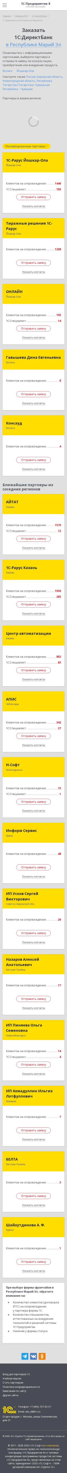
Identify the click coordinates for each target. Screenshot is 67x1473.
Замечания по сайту (14, 1391)
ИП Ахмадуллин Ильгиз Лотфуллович (29, 1093)
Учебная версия (12, 1378)
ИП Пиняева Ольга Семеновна (24, 1028)
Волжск (8, 71)
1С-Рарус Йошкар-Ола (27, 160)
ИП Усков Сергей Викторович (22, 896)
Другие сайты (10, 1395)
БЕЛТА (12, 1159)
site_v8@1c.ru (32, 1411)
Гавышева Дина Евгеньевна (33, 357)
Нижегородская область (19, 81)
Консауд (14, 423)
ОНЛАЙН (14, 291)
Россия (30, 77)
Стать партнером (13, 1382)
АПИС (11, 699)
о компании (51, 1445)
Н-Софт (13, 764)
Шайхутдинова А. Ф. (25, 1225)
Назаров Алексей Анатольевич (22, 962)
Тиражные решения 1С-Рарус (29, 226)
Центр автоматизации (28, 633)
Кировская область (49, 77)
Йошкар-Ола (25, 71)
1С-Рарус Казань (21, 567)
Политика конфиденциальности (21, 1386)
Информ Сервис (21, 830)
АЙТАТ (12, 501)
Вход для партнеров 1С (16, 1374)
